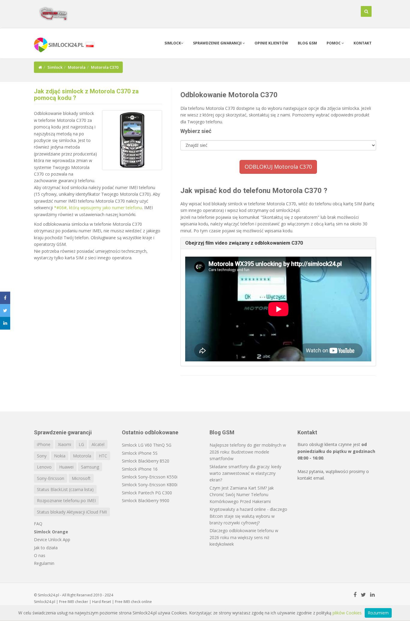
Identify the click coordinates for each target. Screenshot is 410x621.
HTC (103, 456)
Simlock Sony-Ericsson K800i (149, 484)
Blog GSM (307, 43)
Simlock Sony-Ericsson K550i (149, 477)
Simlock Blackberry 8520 (145, 461)
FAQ (38, 523)
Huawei (66, 467)
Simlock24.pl (44, 601)
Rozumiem (378, 613)
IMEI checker (78, 601)
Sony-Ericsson (50, 478)
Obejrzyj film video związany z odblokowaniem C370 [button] (244, 243)
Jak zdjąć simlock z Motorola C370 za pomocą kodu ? (86, 94)
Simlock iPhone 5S (140, 453)
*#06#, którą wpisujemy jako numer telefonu (98, 207)
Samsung (90, 467)
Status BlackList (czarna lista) (65, 489)
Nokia (59, 456)
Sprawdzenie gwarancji (218, 43)
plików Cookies (347, 613)
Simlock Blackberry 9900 (145, 500)
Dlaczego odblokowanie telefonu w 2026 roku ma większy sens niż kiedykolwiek (244, 537)
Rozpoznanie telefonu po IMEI (66, 500)
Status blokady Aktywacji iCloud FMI (72, 512)
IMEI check (131, 601)
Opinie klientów (271, 43)
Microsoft (81, 478)
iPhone (43, 444)
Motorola (77, 67)
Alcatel (98, 444)
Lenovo (44, 467)
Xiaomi (64, 444)
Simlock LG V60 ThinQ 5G (146, 445)
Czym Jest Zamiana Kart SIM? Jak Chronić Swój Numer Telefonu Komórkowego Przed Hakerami (242, 494)
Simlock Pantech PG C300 (147, 493)
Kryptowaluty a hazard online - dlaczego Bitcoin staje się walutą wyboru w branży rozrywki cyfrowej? (248, 516)
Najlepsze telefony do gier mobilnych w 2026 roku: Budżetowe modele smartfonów (248, 451)
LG (81, 444)
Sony (42, 456)
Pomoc (334, 43)
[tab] (278, 243)
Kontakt (363, 43)
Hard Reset (101, 601)
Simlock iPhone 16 (140, 469)
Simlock (172, 43)
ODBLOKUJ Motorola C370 (278, 166)
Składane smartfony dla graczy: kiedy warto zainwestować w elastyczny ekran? (245, 473)
